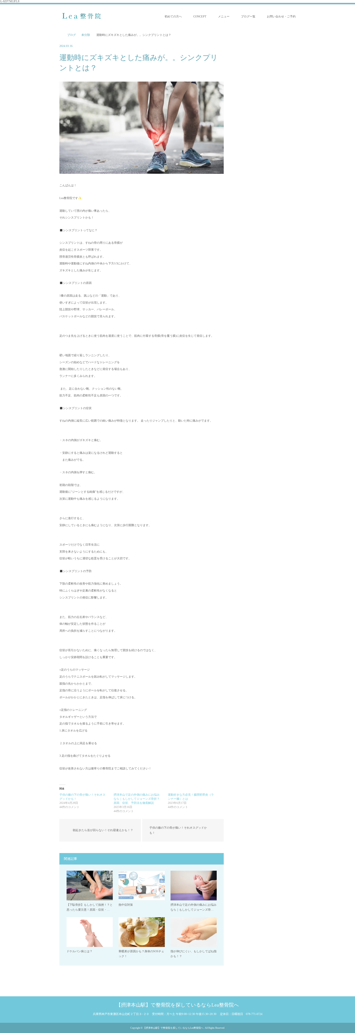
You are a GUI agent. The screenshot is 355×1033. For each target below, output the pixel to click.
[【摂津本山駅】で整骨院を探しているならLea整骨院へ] (83, 16)
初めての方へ (173, 16)
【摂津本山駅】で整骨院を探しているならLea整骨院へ (177, 1005)
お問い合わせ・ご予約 (281, 16)
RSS (75, 1027)
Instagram (68, 1027)
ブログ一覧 (248, 16)
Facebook (62, 1027)
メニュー (223, 16)
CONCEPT (199, 16)
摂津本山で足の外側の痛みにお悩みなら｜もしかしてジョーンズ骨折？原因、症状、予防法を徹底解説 (137, 798)
